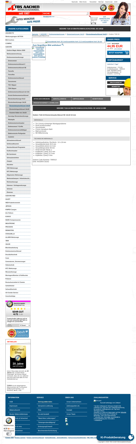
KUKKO (8, 216)
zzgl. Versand (118, 48)
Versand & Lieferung (45, 406)
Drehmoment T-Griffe (15, 126)
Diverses (10, 192)
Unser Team (71, 414)
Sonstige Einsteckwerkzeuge (18, 116)
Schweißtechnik (11, 289)
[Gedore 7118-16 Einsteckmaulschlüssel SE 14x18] (73, 41)
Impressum (108, 2)
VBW (7, 241)
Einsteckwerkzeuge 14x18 (17, 102)
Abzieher (10, 164)
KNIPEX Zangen (10, 209)
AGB (115, 2)
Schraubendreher (13, 157)
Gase (7, 258)
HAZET (7, 199)
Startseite (75, 2)
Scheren (9, 189)
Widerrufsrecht (14, 410)
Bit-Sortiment (11, 154)
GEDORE (8, 47)
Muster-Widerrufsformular (18, 414)
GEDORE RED (10, 196)
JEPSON (8, 206)
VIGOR (7, 244)
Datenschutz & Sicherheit (18, 418)
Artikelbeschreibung (41, 99)
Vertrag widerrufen (45, 402)
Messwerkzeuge (11, 272)
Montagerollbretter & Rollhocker (16, 275)
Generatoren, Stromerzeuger (15, 261)
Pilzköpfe (11, 119)
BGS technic (9, 40)
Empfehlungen (78, 99)
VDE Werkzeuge (12, 168)
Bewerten (116, 86)
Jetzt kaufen (116, 53)
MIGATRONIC (10, 223)
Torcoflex (11, 74)
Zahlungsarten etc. (73, 406)
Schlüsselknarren (13, 144)
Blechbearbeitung (11, 247)
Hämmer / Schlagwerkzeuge (16, 185)
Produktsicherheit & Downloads (46, 103)
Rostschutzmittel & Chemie (15, 282)
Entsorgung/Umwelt (45, 426)
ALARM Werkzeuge (12, 237)
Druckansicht (116, 82)
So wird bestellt (43, 414)
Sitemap (100, 2)
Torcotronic (12, 81)
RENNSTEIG (9, 230)
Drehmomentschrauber (16, 123)
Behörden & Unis (15, 426)
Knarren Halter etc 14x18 (17, 112)
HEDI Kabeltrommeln (12, 202)
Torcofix (11, 71)
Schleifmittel (9, 286)
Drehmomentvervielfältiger (17, 130)
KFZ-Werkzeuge (11, 268)
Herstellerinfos (59, 99)
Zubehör (11, 137)
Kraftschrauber (12, 151)
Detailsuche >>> (48, 16)
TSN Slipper (12, 88)
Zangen (9, 161)
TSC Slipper (12, 85)
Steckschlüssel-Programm (16, 147)
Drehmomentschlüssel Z (16, 64)
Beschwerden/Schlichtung (47, 431)
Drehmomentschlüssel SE (17, 67)
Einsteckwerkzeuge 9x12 (16, 99)
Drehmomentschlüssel (13, 251)
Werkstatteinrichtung (14, 54)
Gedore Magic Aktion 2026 (16, 50)
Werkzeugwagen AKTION (14, 36)
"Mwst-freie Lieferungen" (47, 418)
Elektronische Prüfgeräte (16, 133)
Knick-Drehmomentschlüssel (18, 95)
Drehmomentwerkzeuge (15, 57)
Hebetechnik (9, 265)
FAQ (39, 410)
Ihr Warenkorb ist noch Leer (104, 19)
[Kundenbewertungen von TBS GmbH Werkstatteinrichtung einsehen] (18, 327)
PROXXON (9, 227)
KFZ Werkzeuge (12, 171)
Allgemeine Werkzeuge (15, 175)
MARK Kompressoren (13, 220)
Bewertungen (97, 99)
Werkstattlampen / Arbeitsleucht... (18, 178)
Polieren (8, 279)
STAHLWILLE (10, 234)
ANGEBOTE (9, 33)
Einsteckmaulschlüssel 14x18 (19, 106)
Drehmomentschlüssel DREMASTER (14, 78)
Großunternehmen (16, 431)
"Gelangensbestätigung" (47, 422)
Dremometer (12, 61)
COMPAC (8, 43)
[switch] (9, 433)
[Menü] (13, 417)
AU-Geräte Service (11, 292)
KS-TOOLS (9, 213)
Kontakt (69, 410)
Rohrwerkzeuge (12, 182)
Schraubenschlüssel (14, 140)
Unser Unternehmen (74, 402)
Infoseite (123, 412)
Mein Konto (83, 2)
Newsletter (93, 2)
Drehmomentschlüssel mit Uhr (18, 92)
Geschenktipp (10, 296)
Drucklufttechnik (11, 254)
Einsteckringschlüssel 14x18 (19, 109)
